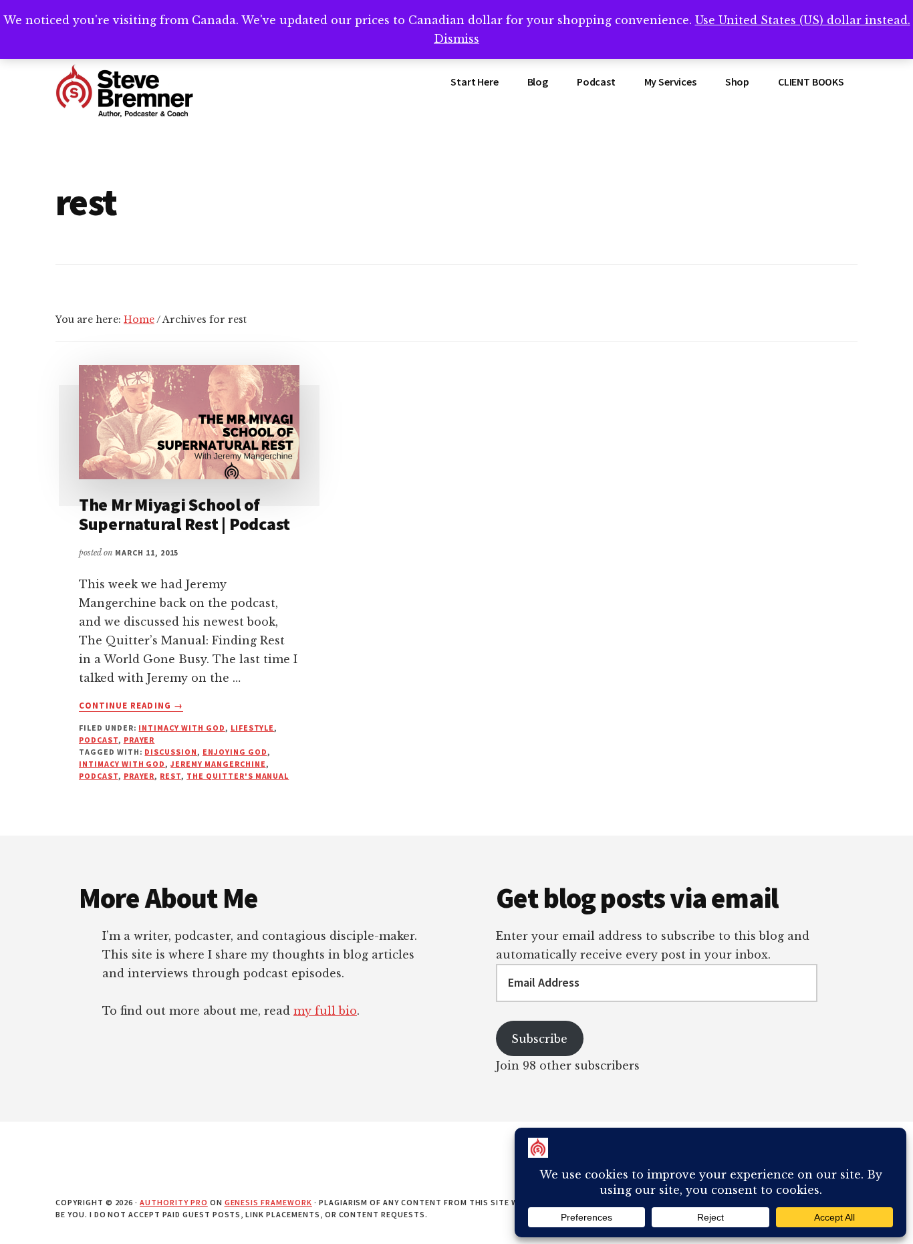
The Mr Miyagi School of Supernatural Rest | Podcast (184, 514)
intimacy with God (181, 728)
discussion (170, 752)
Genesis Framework (268, 1202)
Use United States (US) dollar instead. (802, 20)
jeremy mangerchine (217, 764)
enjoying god (235, 752)
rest (170, 776)
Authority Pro (173, 1202)
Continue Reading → (131, 706)
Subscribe (539, 1038)
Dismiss (456, 38)
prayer (139, 740)
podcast (98, 740)
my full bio (325, 1010)
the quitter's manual (237, 776)
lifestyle (253, 728)
